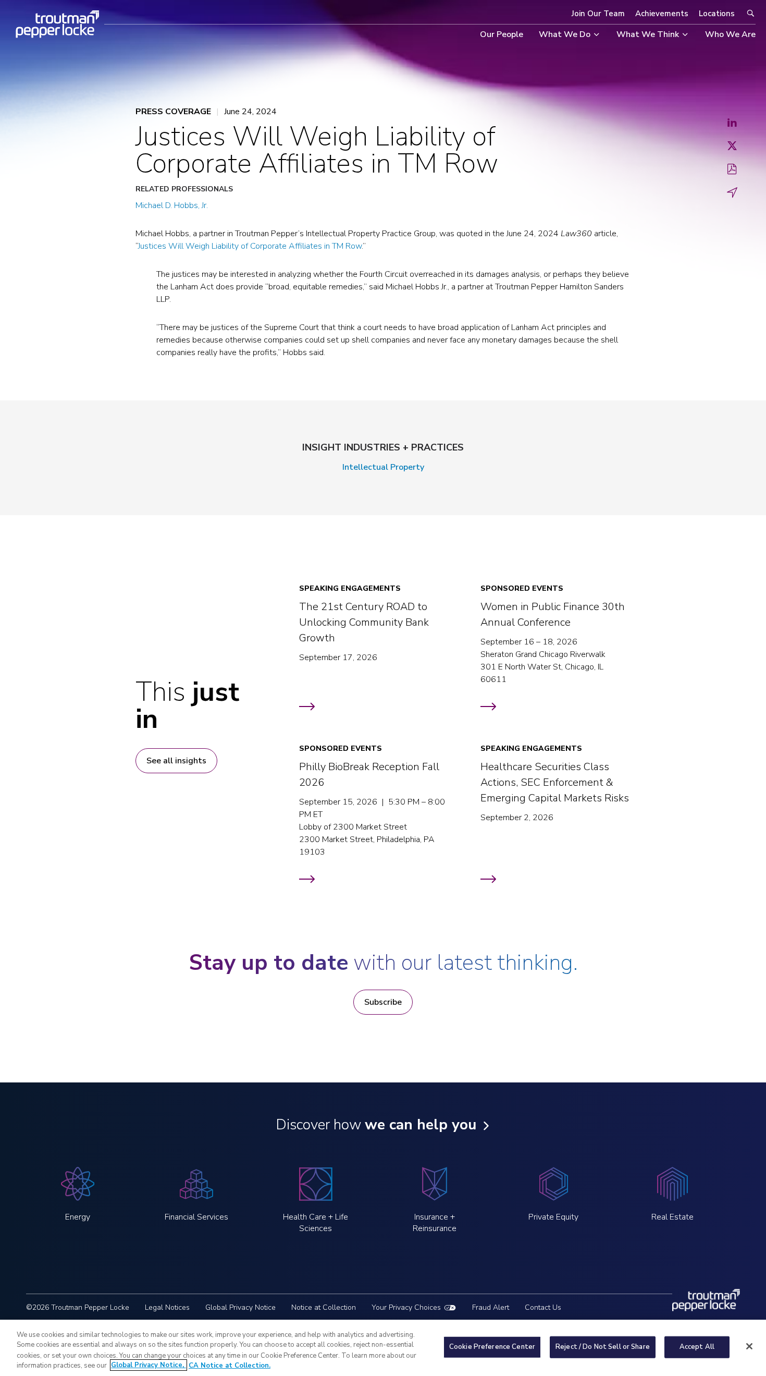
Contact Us (543, 1307)
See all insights (176, 760)
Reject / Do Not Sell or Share (602, 1346)
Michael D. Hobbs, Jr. (171, 205)
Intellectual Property (383, 467)
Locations (717, 13)
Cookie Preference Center (492, 1346)
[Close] (749, 1346)
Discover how (376, 1125)
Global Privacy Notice (240, 1307)
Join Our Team (598, 13)
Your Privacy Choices (406, 1307)
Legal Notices (167, 1307)
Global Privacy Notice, (148, 1365)
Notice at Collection (323, 1307)
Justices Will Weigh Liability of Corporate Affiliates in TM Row (250, 246)
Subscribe (383, 1002)
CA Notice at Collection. (229, 1365)
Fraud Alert (490, 1307)
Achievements (661, 13)
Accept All (696, 1346)
